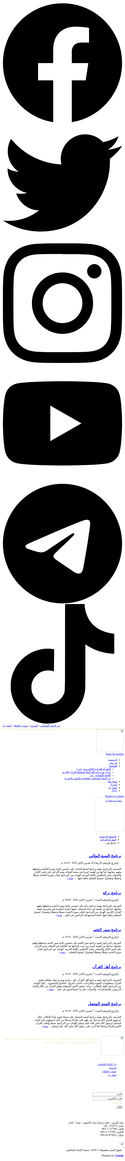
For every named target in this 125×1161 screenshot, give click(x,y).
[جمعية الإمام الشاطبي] (110, 751)
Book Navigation (115, 754)
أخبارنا (114, 784)
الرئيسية (112, 759)
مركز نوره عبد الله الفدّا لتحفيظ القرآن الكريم (86, 772)
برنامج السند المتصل (104, 1004)
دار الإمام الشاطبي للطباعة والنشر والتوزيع (88, 778)
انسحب (115, 1102)
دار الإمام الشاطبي (50, 725)
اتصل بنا (7, 725)
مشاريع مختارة (114, 800)
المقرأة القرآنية (108, 839)
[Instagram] (62, 362)
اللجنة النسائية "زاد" (100, 775)
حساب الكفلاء (20, 725)
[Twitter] (62, 241)
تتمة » (70, 878)
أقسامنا (113, 766)
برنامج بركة (112, 893)
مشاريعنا (112, 781)
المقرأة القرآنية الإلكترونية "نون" (93, 769)
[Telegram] (62, 602)
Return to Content (114, 796)
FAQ (114, 790)
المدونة (34, 725)
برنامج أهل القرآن (106, 967)
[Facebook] (62, 121)
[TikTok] (62, 722)
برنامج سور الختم (107, 930)
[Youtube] (62, 482)
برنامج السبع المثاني (105, 856)
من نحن (113, 762)
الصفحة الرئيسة (107, 836)
